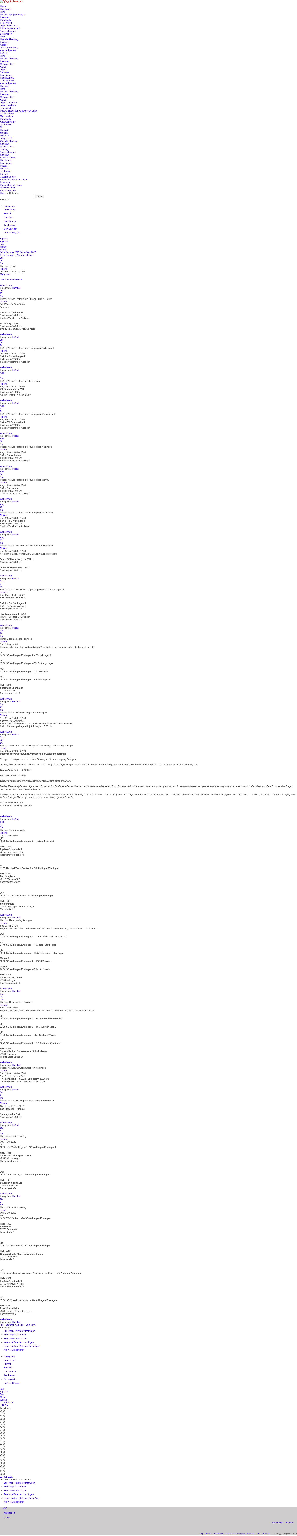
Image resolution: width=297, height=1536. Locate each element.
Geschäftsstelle (8, 176)
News (3, 11)
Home (3, 6)
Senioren (4, 72)
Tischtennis (6, 124)
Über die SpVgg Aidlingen (12, 14)
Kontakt (4, 174)
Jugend (3, 69)
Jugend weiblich (8, 105)
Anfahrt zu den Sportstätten (14, 179)
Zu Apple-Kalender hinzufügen (19, 1342)
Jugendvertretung (8, 25)
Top (201, 1534)
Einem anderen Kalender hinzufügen (22, 1346)
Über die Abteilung (9, 39)
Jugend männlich (8, 102)
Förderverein (6, 22)
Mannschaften (7, 64)
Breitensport (6, 33)
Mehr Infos (5, 274)
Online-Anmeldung (9, 47)
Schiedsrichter (7, 113)
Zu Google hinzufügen (15, 1334)
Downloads (5, 20)
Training (4, 149)
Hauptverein (6, 9)
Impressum (5, 182)
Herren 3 (4, 132)
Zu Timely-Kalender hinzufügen (19, 1331)
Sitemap (250, 1534)
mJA (6, 232)
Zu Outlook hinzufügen (15, 1338)
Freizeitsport (6, 75)
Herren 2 (4, 130)
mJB (11, 232)
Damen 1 (4, 135)
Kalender (4, 17)
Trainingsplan (6, 108)
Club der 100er (7, 80)
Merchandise (6, 116)
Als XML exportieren (14, 1350)
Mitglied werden (7, 187)
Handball (4, 86)
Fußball (3, 53)
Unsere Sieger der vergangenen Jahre (18, 110)
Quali (17, 232)
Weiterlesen (6, 285)
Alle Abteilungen (8, 157)
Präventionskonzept (10, 28)
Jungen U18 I (6, 138)
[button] (5, 1327)
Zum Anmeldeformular (11, 279)
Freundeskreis (7, 77)
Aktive (3, 66)
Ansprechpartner (8, 31)
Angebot (4, 44)
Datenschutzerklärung (11, 185)
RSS (259, 1534)
